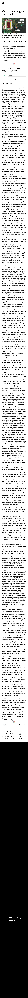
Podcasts (15, 8)
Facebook (6, 60)
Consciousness (9, 8)
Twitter (21, 59)
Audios (3, 8)
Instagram (16, 59)
